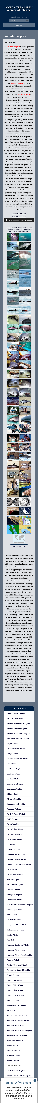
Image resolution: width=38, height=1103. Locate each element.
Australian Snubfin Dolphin (18, 739)
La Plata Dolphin (14, 920)
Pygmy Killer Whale (15, 985)
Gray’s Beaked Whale (15, 874)
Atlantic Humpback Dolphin (18, 724)
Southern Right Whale (16, 1025)
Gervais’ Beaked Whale (16, 859)
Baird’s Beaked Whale (16, 749)
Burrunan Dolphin (14, 789)
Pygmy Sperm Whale (15, 995)
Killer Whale (12, 915)
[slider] (30, 220)
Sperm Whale (12, 1046)
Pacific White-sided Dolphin (18, 965)
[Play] (7, 220)
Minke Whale (12, 935)
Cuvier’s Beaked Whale (16, 814)
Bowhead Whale (13, 774)
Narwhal (10, 940)
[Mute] (26, 220)
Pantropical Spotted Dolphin (18, 970)
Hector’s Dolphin (13, 890)
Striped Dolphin (13, 1056)
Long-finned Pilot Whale (17, 925)
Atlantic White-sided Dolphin (18, 734)
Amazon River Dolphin (16, 713)
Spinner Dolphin (13, 1051)
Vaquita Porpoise (14, 1066)
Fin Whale (11, 844)
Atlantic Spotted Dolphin (17, 729)
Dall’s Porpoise (13, 819)
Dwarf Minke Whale (15, 829)
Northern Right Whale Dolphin (19, 955)
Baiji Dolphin (12, 744)
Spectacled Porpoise (15, 1041)
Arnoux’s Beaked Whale (16, 718)
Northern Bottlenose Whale (18, 945)
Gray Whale (12, 869)
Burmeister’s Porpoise (15, 784)
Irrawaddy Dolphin (15, 910)
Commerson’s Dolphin (16, 804)
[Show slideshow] (19, 546)
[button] (18, 25)
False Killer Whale (14, 839)
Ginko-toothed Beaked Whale (19, 864)
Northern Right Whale (16, 950)
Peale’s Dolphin (13, 975)
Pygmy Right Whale (15, 990)
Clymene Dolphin (14, 799)
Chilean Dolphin (13, 794)
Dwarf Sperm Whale (15, 834)
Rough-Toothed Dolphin (16, 1005)
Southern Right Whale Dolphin (19, 1030)
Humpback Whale (14, 900)
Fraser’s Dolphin (13, 849)
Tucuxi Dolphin (13, 1061)
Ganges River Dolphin (16, 854)
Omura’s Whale (13, 960)
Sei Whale (11, 1010)
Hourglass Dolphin (14, 895)
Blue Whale (11, 764)
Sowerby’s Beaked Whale (17, 1035)
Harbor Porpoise (13, 879)
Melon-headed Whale (15, 930)
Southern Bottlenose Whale (18, 1020)
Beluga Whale (12, 754)
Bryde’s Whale (13, 779)
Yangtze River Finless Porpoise (19, 1076)
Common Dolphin (14, 809)
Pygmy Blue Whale (14, 980)
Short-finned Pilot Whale (17, 1015)
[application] (19, 220)
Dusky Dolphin (13, 824)
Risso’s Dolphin (13, 1000)
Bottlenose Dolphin (14, 769)
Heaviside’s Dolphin (15, 885)
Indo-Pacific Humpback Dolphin (20, 905)
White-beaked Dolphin (16, 1071)
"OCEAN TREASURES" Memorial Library (19, 8)
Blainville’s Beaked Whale (17, 759)
